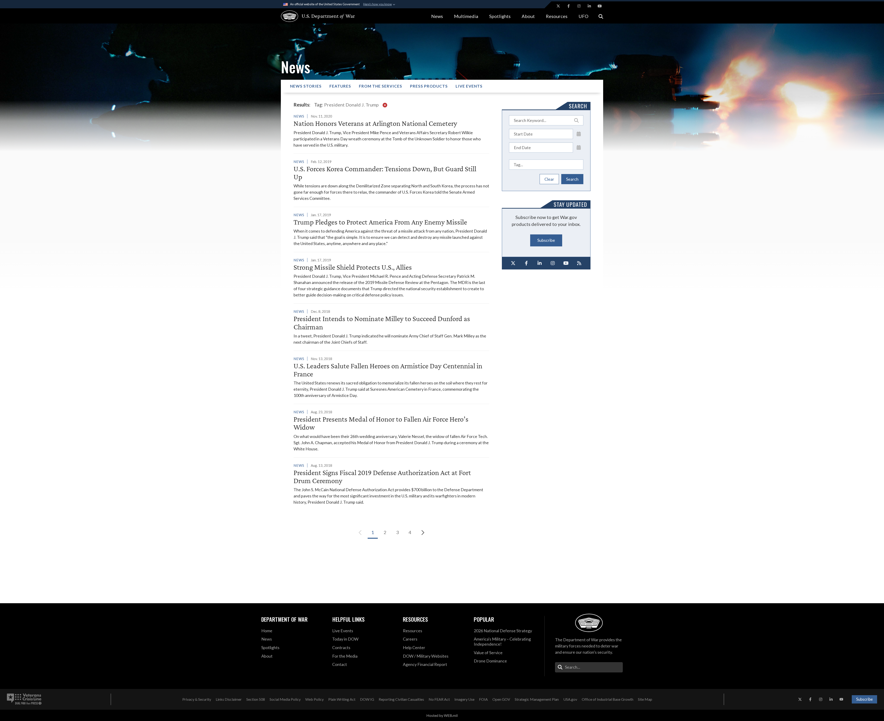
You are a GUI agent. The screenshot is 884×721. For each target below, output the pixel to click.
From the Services (380, 86)
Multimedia (466, 16)
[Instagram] (553, 263)
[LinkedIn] (539, 263)
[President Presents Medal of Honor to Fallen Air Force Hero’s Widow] (391, 430)
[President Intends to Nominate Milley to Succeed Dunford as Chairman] (391, 326)
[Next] (422, 532)
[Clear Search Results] (385, 104)
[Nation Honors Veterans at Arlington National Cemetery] (391, 130)
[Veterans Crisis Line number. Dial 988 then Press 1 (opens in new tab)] (24, 699)
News (437, 16)
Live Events (469, 86)
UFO (583, 16)
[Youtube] (566, 263)
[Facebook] (526, 263)
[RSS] (579, 263)
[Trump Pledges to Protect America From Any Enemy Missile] (391, 229)
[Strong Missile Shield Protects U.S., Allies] (391, 277)
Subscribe (546, 240)
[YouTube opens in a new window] (599, 6)
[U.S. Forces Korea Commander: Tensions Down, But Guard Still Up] (391, 179)
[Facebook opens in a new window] (568, 6)
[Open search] (601, 16)
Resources (556, 16)
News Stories (306, 86)
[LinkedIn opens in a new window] (589, 6)
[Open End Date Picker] (578, 147)
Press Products (429, 86)
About (528, 16)
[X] (513, 263)
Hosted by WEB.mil (442, 715)
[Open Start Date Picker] (578, 134)
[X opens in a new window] (558, 6)
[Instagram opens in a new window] (579, 6)
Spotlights (500, 16)
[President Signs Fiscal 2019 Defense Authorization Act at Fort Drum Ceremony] (391, 483)
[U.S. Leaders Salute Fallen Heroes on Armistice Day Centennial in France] (391, 377)
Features (340, 86)
